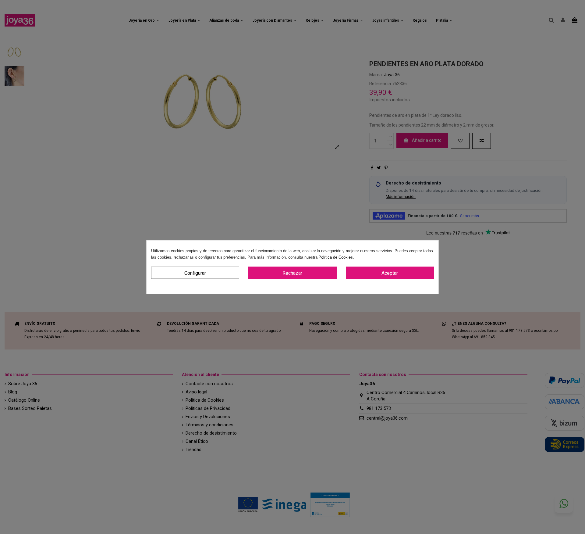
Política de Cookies (335, 257)
